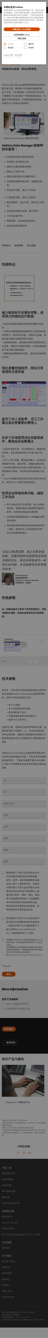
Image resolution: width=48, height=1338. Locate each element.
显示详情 (18, 55)
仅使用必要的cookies (22, 35)
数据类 (11, 48)
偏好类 (31, 44)
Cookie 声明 (8, 55)
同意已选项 (21, 38)
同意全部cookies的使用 (22, 29)
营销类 (31, 48)
